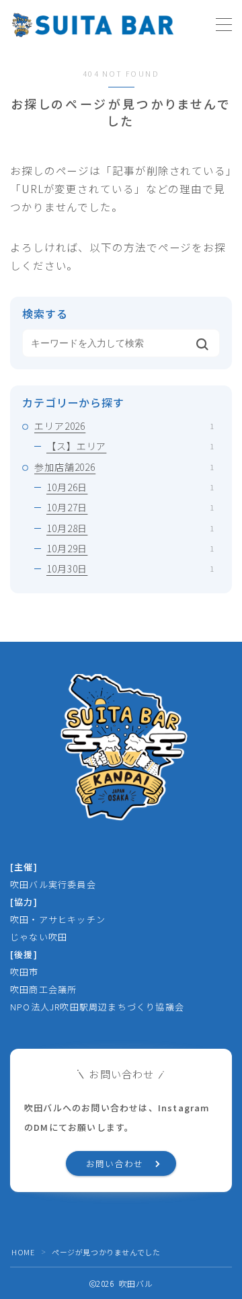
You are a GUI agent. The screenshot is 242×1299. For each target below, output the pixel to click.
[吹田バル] (92, 25)
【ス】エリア (130, 446)
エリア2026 (124, 426)
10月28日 (130, 528)
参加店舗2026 (124, 467)
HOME (22, 1252)
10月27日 (130, 507)
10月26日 (130, 487)
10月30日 (130, 568)
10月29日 (130, 548)
